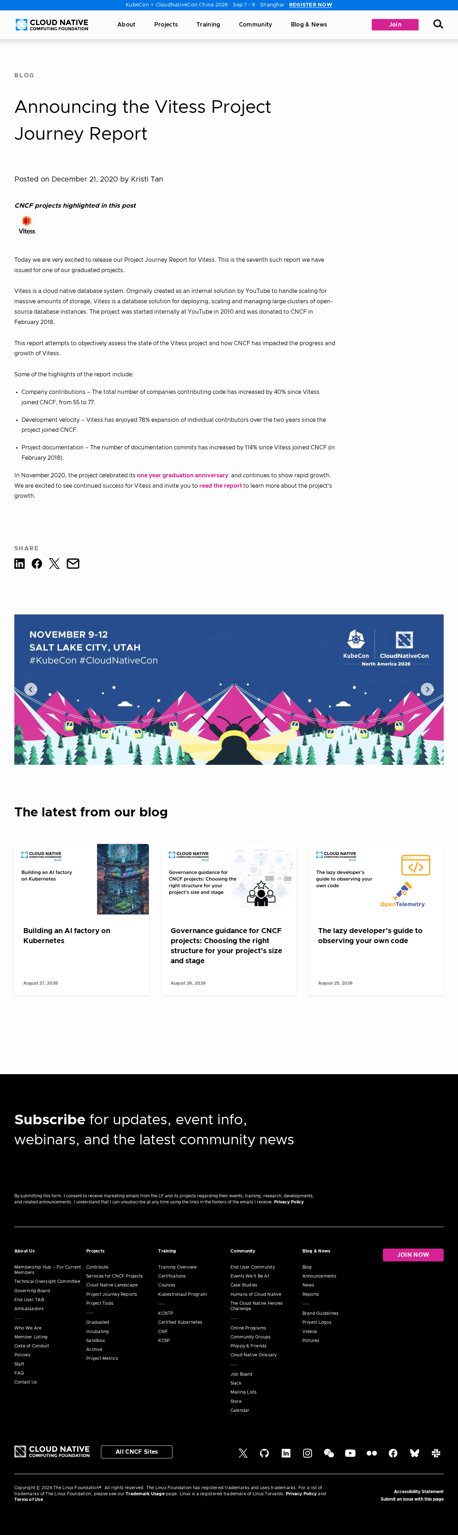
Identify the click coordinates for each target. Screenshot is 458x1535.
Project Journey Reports (111, 1294)
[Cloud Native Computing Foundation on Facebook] (393, 1456)
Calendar (240, 1410)
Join (395, 25)
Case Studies (244, 1285)
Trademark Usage (145, 1494)
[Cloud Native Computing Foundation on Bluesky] (414, 1456)
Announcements (319, 1276)
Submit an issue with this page (412, 1499)
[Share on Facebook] (36, 564)
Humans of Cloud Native (255, 1294)
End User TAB (29, 1300)
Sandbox (95, 1340)
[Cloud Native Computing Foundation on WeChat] (329, 1456)
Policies (22, 1355)
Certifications (172, 1276)
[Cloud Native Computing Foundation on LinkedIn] (286, 1456)
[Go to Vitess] (26, 224)
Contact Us (25, 1382)
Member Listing (31, 1337)
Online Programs (248, 1328)
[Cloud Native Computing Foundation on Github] (264, 1456)
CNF (163, 1331)
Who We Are (28, 1328)
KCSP (164, 1340)
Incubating (97, 1331)
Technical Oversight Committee (47, 1281)
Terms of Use (28, 1499)
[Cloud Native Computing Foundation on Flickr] (371, 1456)
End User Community (252, 1267)
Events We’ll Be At (249, 1276)
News (308, 1285)
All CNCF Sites (137, 1452)
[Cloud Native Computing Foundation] (51, 25)
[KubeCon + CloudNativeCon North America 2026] (229, 689)
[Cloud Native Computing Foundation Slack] (436, 1456)
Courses (166, 1285)
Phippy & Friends (248, 1346)
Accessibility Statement (419, 1492)
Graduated (97, 1322)
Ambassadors (29, 1309)
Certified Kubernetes (180, 1322)
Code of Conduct (31, 1346)
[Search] (438, 24)
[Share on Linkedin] (19, 564)
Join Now (413, 1255)
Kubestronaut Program (182, 1294)
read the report (220, 486)
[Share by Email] (73, 564)
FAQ (19, 1373)
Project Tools (99, 1303)
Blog (24, 75)
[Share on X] (54, 564)
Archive (94, 1349)
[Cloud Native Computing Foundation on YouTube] (350, 1456)
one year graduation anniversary (183, 475)
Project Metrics (102, 1358)
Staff (19, 1364)
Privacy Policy (289, 1202)
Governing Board (32, 1291)
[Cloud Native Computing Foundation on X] (243, 1456)
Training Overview (177, 1267)
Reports (310, 1294)
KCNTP (165, 1313)
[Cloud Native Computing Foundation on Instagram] (307, 1456)
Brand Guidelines (320, 1313)
